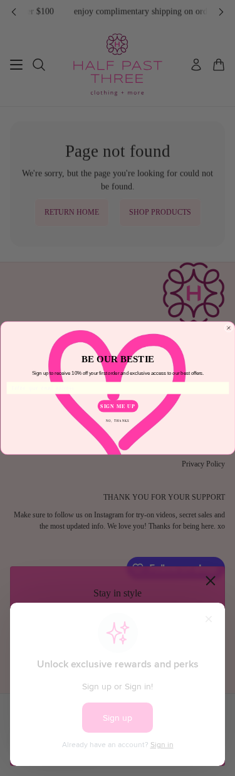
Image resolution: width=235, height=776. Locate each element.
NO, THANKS (117, 420)
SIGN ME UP (117, 405)
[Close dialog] (228, 328)
